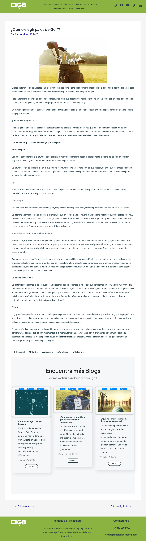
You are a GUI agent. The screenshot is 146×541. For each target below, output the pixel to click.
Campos (30, 389)
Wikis (70, 8)
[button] (68, 4)
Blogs (86, 4)
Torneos (67, 4)
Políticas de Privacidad (67, 520)
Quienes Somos (55, 4)
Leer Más (31, 466)
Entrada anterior (24, 506)
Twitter (34, 352)
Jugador (40, 389)
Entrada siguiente (121, 506)
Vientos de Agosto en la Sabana (30, 422)
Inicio (44, 4)
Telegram (79, 352)
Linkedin (49, 352)
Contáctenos (80, 8)
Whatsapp (63, 352)
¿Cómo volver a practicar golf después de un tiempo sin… (72, 419)
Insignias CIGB (60, 8)
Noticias (79, 4)
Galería (94, 4)
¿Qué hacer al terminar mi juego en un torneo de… (114, 420)
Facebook (20, 352)
